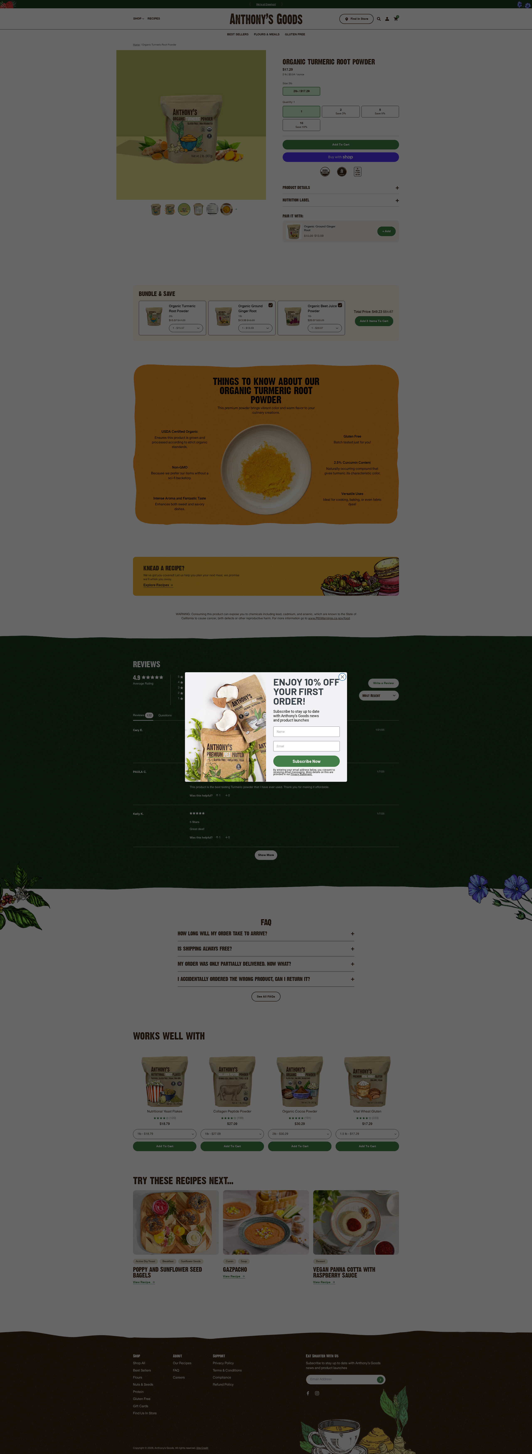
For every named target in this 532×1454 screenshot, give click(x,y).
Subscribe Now (307, 761)
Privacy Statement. (301, 774)
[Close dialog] (342, 677)
